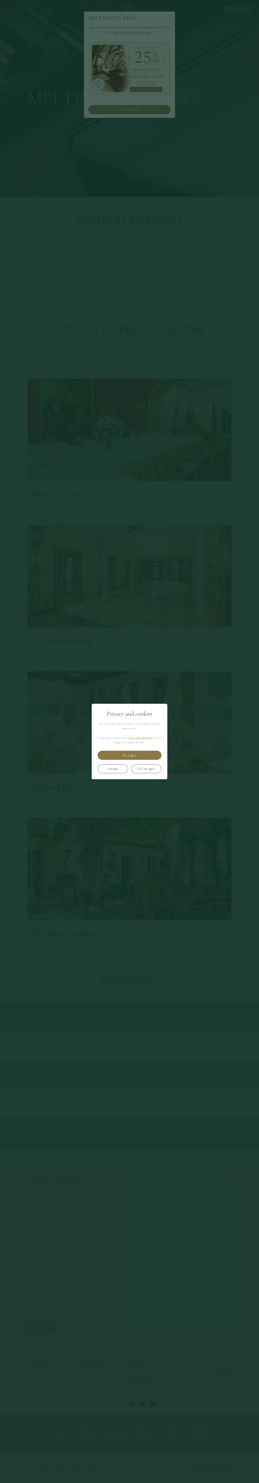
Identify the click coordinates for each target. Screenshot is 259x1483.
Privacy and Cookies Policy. (141, 737)
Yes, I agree (129, 755)
